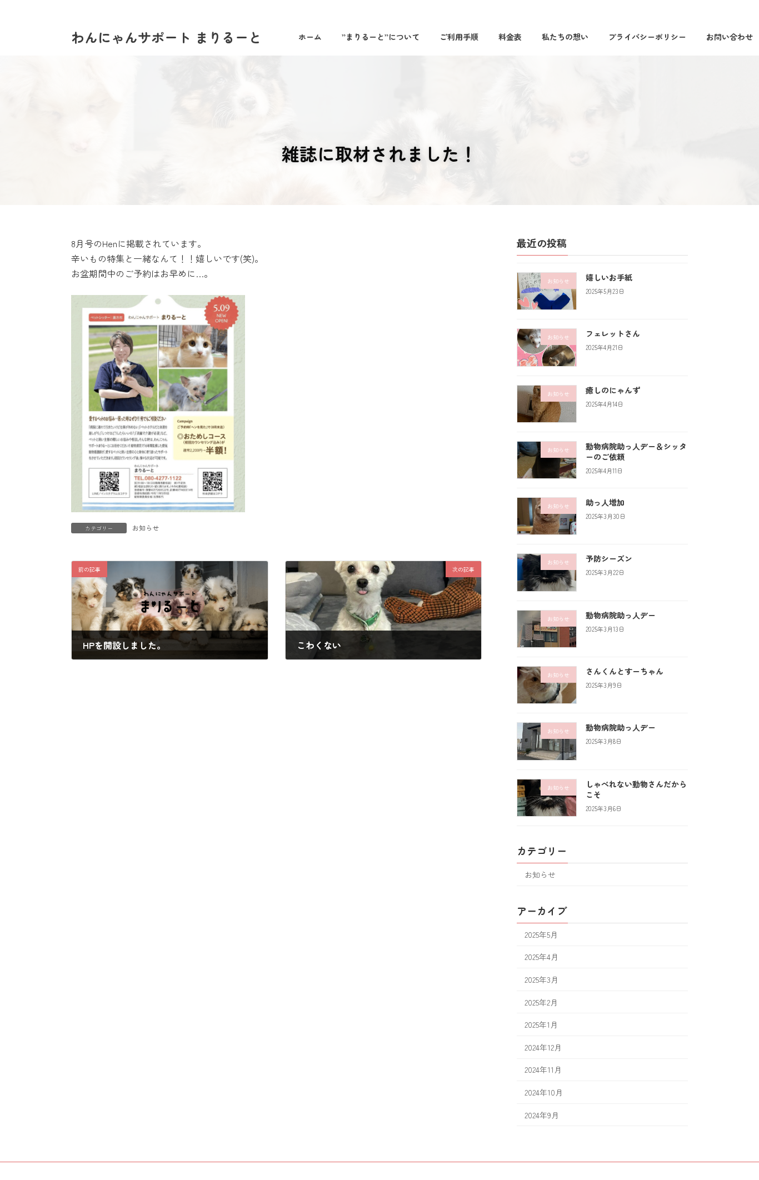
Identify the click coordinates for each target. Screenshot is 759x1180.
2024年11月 (543, 1069)
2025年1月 (541, 1024)
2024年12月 (543, 1047)
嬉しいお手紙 (609, 277)
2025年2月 (541, 1002)
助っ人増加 (605, 502)
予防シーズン (609, 558)
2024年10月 (544, 1092)
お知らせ (145, 527)
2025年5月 (541, 934)
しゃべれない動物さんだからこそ (636, 789)
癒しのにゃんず (613, 390)
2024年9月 (542, 1115)
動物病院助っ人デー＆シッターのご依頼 (636, 452)
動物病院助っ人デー (621, 615)
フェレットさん (613, 333)
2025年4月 (541, 956)
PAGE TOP (732, 1133)
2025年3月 (541, 979)
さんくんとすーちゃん (624, 671)
